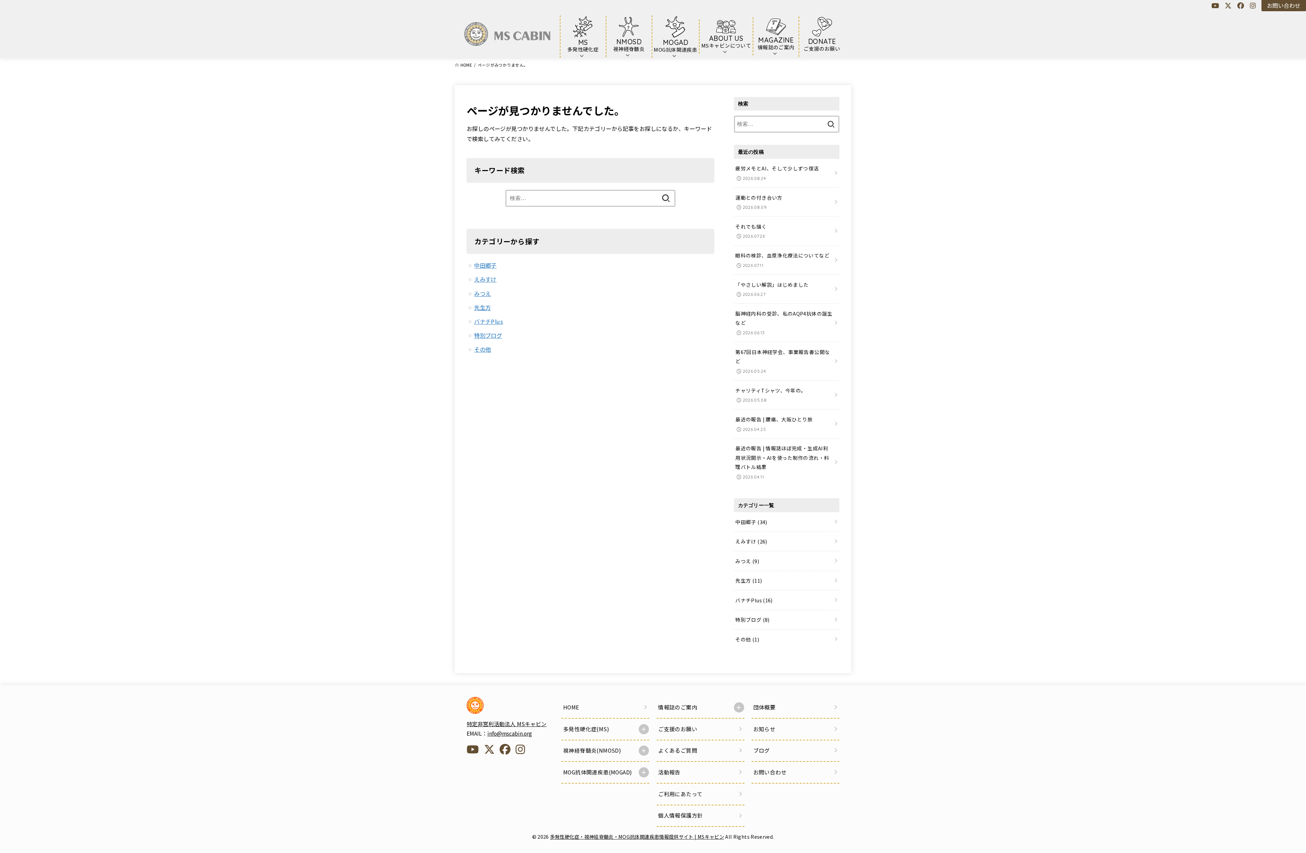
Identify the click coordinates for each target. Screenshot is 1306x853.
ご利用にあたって (680, 794)
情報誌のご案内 (677, 707)
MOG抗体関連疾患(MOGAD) (597, 772)
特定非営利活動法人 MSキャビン (507, 724)
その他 (482, 349)
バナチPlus (488, 321)
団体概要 (764, 707)
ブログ (761, 750)
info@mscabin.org (509, 733)
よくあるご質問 (677, 750)
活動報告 (669, 772)
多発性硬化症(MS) (586, 729)
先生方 (482, 307)
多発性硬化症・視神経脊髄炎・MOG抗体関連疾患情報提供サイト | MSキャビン (637, 836)
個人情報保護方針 (680, 815)
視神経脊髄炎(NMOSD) (592, 750)
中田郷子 (485, 265)
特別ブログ (488, 335)
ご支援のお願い (677, 729)
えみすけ (485, 279)
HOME (571, 707)
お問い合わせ (1283, 5)
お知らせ (764, 729)
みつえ (482, 293)
